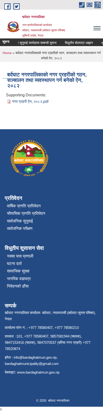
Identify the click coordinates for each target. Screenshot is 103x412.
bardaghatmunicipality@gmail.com (32, 364)
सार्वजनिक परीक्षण (19, 228)
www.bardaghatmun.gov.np (38, 372)
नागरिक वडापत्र (19, 279)
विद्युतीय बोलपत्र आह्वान (77, 43)
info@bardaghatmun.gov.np (35, 357)
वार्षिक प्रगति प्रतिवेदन (24, 206)
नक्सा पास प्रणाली (20, 256)
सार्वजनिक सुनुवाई (20, 221)
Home (7, 53)
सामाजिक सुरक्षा (18, 271)
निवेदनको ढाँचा (18, 286)
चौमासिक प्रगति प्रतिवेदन (26, 213)
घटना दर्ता (14, 263)
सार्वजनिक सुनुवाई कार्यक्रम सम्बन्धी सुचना (30, 43)
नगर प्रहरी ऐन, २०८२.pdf (30, 101)
